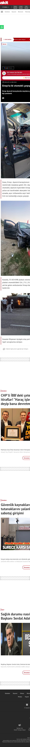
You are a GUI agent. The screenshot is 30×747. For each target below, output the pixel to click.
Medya (20, 697)
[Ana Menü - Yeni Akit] (2, 11)
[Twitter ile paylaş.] (27, 68)
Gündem (7, 12)
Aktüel (4, 44)
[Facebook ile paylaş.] (23, 68)
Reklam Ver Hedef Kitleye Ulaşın (20, 729)
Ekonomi (20, 12)
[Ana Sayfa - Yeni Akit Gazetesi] (4, 2)
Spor (3, 609)
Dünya (22, 693)
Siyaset (14, 12)
